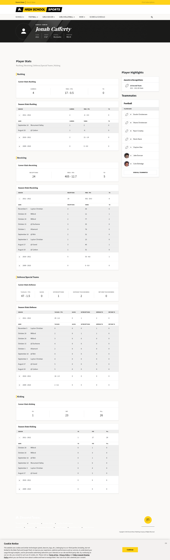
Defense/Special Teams (43, 65)
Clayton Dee (136, 147)
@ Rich (27, 234)
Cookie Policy (48, 523)
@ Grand (27, 244)
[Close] (166, 543)
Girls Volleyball (66, 17)
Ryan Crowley (136, 131)
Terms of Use (21, 523)
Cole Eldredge (137, 164)
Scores (97, 17)
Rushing (19, 65)
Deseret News (20, 2)
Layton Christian (30, 209)
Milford (27, 214)
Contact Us (30, 527)
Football (32, 17)
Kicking (57, 65)
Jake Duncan (136, 155)
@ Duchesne (29, 224)
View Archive (88, 527)
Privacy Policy (34, 523)
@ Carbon (28, 130)
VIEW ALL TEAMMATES (140, 172)
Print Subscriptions (148, 2)
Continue (130, 550)
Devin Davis (136, 139)
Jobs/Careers (61, 527)
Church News (31, 2)
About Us (19, 527)
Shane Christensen (138, 122)
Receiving (28, 65)
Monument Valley (31, 125)
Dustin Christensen (138, 114)
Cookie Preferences (65, 523)
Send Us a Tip (75, 527)
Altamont (28, 229)
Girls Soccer (48, 17)
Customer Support (45, 527)
